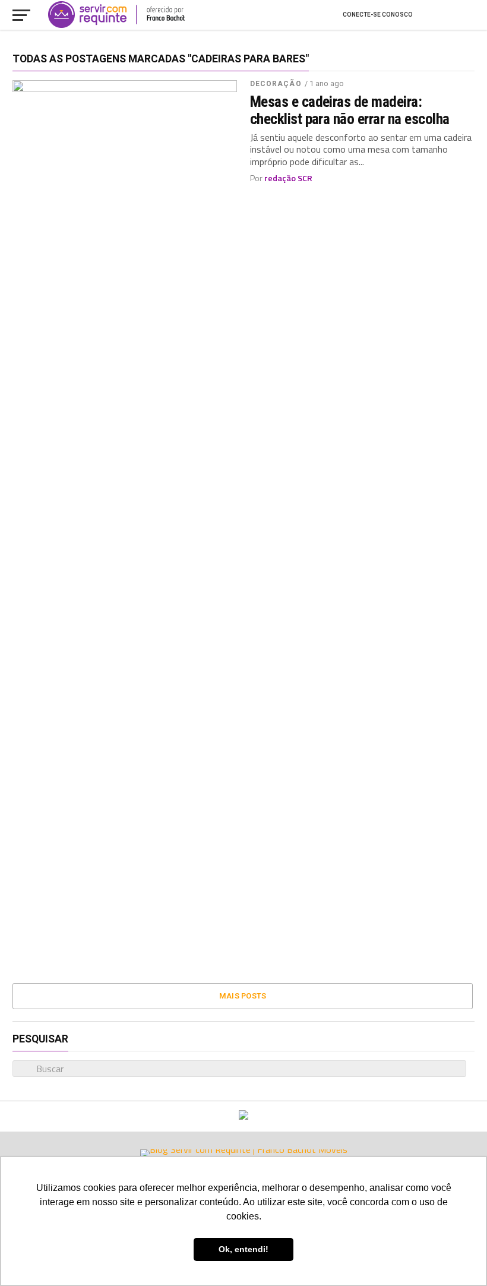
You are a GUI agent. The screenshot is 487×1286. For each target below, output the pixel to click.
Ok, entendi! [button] (243, 1249)
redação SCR (288, 178)
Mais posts (243, 995)
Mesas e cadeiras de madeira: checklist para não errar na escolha (350, 110)
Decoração (276, 84)
